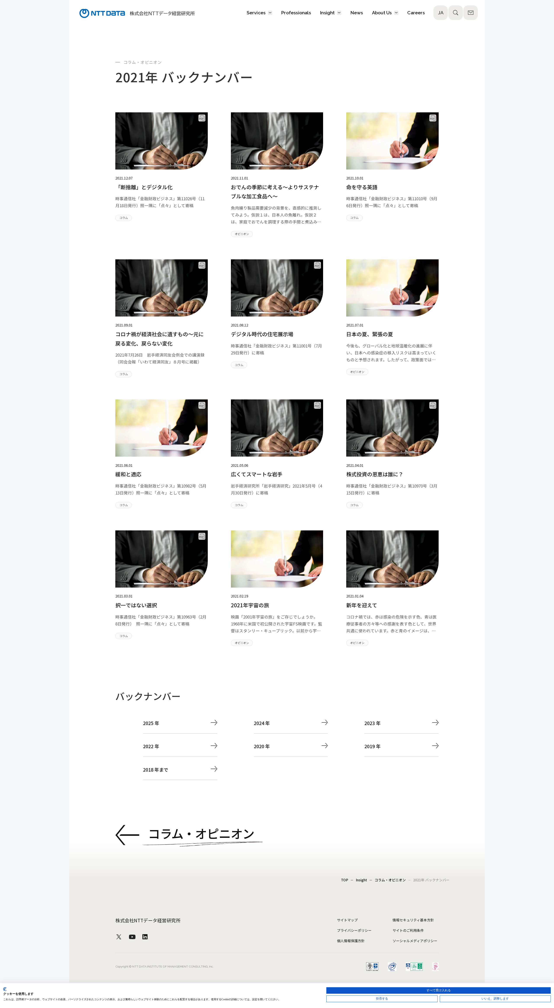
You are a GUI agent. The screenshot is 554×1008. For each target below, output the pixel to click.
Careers (416, 12)
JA (440, 12)
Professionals (296, 12)
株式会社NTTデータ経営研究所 (147, 920)
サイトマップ (347, 919)
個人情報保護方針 (351, 940)
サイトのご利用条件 (408, 930)
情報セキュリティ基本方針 (413, 919)
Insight (361, 880)
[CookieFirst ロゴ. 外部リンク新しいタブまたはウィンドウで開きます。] (4, 989)
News (356, 12)
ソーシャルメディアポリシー (415, 940)
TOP (344, 880)
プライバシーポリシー (354, 930)
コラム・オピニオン (390, 880)
